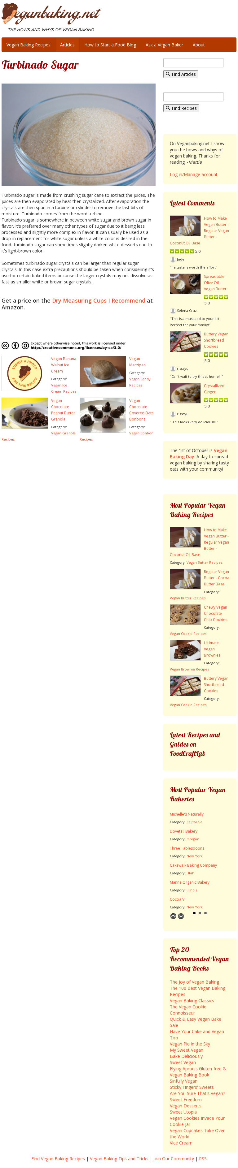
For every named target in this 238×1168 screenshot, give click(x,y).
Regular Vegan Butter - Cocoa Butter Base (216, 578)
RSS (203, 1159)
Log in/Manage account (194, 174)
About (199, 45)
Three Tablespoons (187, 848)
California (194, 822)
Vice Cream (181, 1143)
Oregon (193, 839)
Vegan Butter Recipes (204, 562)
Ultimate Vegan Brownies (212, 649)
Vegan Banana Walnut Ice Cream (63, 365)
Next (181, 916)
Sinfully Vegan (183, 1081)
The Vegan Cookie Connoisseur (188, 1010)
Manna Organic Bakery (189, 882)
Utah (190, 873)
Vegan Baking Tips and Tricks (119, 1159)
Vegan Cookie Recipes (188, 633)
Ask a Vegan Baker (164, 45)
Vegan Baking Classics (192, 1000)
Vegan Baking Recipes (29, 45)
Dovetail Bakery (183, 831)
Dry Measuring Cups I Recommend (98, 300)
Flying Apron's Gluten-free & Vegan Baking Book (198, 1072)
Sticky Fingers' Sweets (192, 1087)
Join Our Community (173, 1159)
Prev (173, 916)
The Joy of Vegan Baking (194, 982)
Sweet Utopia (183, 1112)
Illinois (192, 890)
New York (195, 856)
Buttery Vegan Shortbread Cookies (216, 340)
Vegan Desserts (185, 1106)
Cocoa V (177, 899)
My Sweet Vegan (186, 1050)
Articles (67, 45)
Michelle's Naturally (187, 814)
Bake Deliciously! (187, 1056)
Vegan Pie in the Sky (190, 1044)
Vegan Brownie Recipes (189, 669)
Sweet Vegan (183, 1062)
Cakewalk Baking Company (193, 865)
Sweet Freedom (186, 1099)
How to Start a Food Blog (110, 45)
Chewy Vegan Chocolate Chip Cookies (215, 613)
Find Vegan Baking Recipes (58, 1159)
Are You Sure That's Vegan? (197, 1093)
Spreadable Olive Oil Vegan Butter (215, 282)
